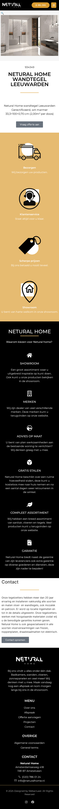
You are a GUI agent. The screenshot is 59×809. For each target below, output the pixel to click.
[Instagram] (26, 802)
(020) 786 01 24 (31, 776)
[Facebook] (33, 802)
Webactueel (34, 791)
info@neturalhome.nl (31, 780)
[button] (2, 13)
